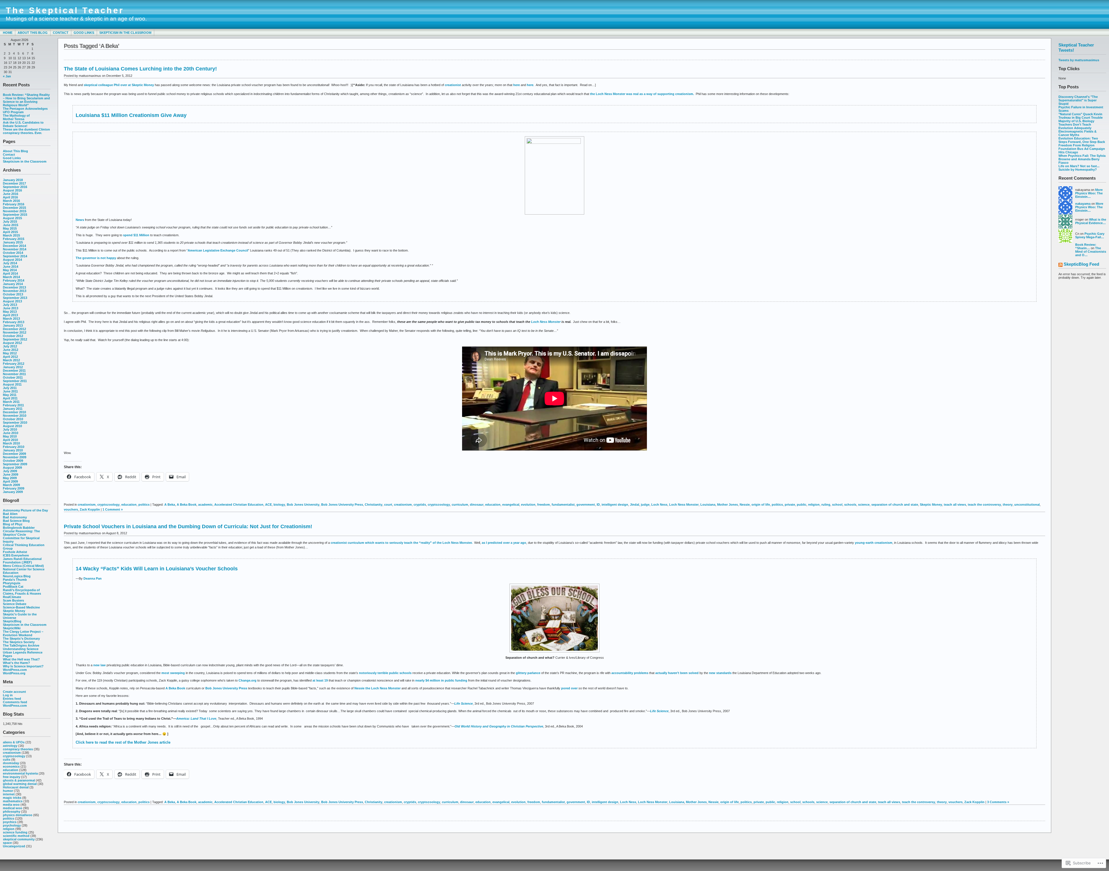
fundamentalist (563, 504)
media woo (11, 804)
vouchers (71, 509)
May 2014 (10, 270)
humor (8, 790)
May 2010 (10, 436)
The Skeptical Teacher (65, 10)
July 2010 (10, 429)
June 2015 (10, 225)
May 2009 (10, 478)
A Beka (169, 504)
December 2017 (14, 183)
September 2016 (15, 187)
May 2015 (10, 228)
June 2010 (10, 433)
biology (279, 504)
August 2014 (12, 259)
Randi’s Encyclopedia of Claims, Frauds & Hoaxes (22, 591)
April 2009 (10, 481)
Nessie (745, 504)
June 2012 (10, 349)
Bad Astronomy (15, 517)
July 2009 (10, 471)
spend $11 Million (136, 235)
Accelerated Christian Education (238, 504)
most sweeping (173, 673)
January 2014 (13, 284)
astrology (10, 745)
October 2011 (13, 377)
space (7, 842)
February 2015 (13, 239)
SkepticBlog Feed (1081, 264)
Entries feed (12, 698)
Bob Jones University (303, 504)
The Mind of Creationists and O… (1090, 251)
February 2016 (13, 204)
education (10, 770)
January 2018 (13, 180)
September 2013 (15, 297)
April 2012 (10, 356)
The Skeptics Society (19, 642)
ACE (268, 504)
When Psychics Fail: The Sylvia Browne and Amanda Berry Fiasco (1082, 159)
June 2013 (10, 308)
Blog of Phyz (13, 524)
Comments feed (15, 702)
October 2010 (13, 419)
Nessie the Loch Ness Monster (377, 688)
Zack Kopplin (90, 509)
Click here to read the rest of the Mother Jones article (123, 742)
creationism (12, 752)
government (585, 504)
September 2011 (15, 381)
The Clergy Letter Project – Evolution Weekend (23, 633)
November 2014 (14, 249)
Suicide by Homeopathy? (1077, 169)
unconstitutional (1027, 504)
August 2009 (12, 467)
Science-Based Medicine (21, 607)
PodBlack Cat (13, 586)
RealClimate (12, 597)
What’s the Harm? (16, 663)
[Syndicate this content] (1060, 265)
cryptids (420, 504)
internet (9, 794)
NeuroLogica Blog (17, 576)
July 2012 (10, 346)
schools (850, 504)
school (837, 504)
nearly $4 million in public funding (441, 680)
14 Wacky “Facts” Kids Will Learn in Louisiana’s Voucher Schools (157, 569)
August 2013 (12, 301)
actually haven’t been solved (677, 673)
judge (645, 504)
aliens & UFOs (14, 742)
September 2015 (15, 214)
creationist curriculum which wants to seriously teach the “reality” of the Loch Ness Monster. (401, 542)
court (388, 504)
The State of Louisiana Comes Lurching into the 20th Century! (140, 69)
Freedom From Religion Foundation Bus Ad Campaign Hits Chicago (1081, 149)
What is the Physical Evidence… (1090, 221)
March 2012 (11, 360)
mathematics (13, 801)
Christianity (373, 504)
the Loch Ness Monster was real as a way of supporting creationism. (642, 94)
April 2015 (10, 232)
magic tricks (12, 797)
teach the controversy (984, 504)
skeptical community (19, 839)
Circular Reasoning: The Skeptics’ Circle (21, 532)
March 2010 (11, 443)
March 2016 (11, 200)
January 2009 (13, 492)
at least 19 (320, 680)
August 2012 (12, 343)
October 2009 (13, 460)
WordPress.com (15, 669)
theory (1008, 504)
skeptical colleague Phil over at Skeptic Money (119, 85)
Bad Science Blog (16, 520)
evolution (528, 504)
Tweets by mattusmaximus (1078, 60)
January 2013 (13, 325)
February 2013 (13, 322)
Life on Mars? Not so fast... (1078, 166)
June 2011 (10, 391)
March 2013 (11, 318)
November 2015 (14, 211)
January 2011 (13, 408)
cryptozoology (14, 756)
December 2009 (14, 453)
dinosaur (476, 504)
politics (8, 818)
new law (99, 665)
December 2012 (14, 329)
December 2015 (14, 207)
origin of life (760, 504)
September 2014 (15, 256)
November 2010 (14, 415)
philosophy (11, 811)
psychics (9, 822)
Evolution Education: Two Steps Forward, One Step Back (1081, 140)
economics (11, 766)
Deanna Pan (92, 578)
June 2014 (10, 266)
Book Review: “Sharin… (1085, 246)
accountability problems (629, 673)
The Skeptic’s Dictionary (21, 638)
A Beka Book (186, 504)
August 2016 (12, 190)
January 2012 (13, 367)
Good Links (84, 32)
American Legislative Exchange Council (218, 250)
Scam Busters (13, 600)
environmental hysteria (20, 773)
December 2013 (14, 287)
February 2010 (13, 446)
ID (598, 504)
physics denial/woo (17, 815)
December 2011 (14, 370)
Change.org (247, 680)
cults (6, 759)
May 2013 (10, 311)
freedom (543, 504)
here (517, 85)
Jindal (634, 504)
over (574, 688)
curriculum (460, 504)
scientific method (16, 836)
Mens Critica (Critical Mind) (23, 565)
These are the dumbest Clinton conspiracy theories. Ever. (26, 131)
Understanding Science (20, 649)
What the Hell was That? (21, 659)
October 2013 (13, 294)
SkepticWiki (12, 628)
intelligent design (615, 504)
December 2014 (14, 245)
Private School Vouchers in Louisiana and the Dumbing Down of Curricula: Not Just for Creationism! (188, 526)
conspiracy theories (18, 749)
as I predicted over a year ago (504, 542)
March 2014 (11, 277)
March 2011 (11, 401)
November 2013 (14, 291)
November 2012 (14, 332)
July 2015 (10, 221)
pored (565, 688)
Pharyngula (11, 583)
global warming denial (20, 784)
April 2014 (10, 273)
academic (205, 504)
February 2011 (13, 405)
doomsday (11, 763)
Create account (14, 691)
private (790, 504)
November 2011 (14, 374)
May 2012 (10, 353)
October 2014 (13, 252)
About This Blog (33, 32)
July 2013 (10, 304)
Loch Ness (659, 504)
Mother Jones (727, 504)
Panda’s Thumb (15, 579)
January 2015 (13, 242)
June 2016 (10, 194)
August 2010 (12, 426)
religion (8, 829)
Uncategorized (14, 846)
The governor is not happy (96, 258)
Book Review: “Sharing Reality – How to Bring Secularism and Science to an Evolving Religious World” (26, 100)
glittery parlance (528, 673)
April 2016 (10, 197)
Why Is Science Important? (23, 666)
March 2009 (11, 485)
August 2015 (12, 218)
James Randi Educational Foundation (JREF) (22, 560)
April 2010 (10, 440)
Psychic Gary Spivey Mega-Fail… (1089, 235)
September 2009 (15, 464)
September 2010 (15, 422)
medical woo (12, 808)
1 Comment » (113, 509)
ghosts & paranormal (19, 780)
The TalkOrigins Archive (21, 645)
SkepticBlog (12, 621)
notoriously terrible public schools (385, 673)
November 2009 (14, 457)
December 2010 (14, 412)
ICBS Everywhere (16, 555)
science (864, 504)
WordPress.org (14, 673)
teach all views (955, 504)
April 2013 (10, 315)
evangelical (510, 504)
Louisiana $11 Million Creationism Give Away (132, 115)
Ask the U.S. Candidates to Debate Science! (23, 124)
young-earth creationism (873, 542)
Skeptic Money (14, 611)
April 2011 (10, 398)
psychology (12, 825)
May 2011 (9, 395)
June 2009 (10, 474)
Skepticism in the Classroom (125, 32)
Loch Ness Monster (546, 321)
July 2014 (10, 263)
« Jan (7, 76)
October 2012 (13, 336)
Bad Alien (10, 513)
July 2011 (10, 388)
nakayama (1083, 203)
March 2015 (11, 235)
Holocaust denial (16, 787)
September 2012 (15, 339)
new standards (720, 673)
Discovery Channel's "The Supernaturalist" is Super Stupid (1078, 100)
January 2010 (13, 450)
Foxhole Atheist (15, 552)
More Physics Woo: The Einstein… (1089, 193)
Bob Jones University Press (342, 504)
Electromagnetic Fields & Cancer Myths (1077, 133)
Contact (60, 32)
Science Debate (14, 604)
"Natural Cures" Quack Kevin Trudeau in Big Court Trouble (1080, 115)
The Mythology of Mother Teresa (16, 117)
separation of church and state (894, 504)
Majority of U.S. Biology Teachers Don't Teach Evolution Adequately (1076, 124)
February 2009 (13, 488)
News (80, 220)
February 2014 (13, 280)
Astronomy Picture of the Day (25, 510)
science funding (15, 832)
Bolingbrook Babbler (19, 527)
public (801, 504)
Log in (8, 695)
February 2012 (13, 363)
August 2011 (12, 384)
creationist (453, 85)
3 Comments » (998, 802)
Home (7, 32)
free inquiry (11, 777)
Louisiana (707, 504)
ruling (825, 504)
